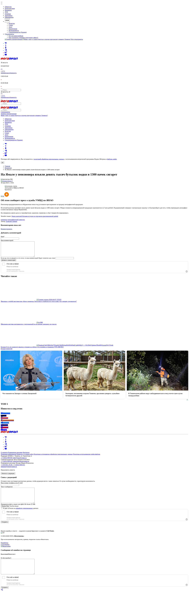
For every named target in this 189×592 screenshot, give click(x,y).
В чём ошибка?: (6, 558)
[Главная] (9, 59)
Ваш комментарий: (7, 240)
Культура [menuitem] (12, 23)
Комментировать (6, 229)
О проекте (4, 452)
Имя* (2, 236)
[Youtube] (6, 55)
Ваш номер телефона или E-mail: (12, 483)
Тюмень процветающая (8, 114)
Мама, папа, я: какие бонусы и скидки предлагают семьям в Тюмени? (24, 115)
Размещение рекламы (15, 452)
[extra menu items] (7, 20)
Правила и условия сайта (24, 454)
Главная (7, 166)
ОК (2, 162)
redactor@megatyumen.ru (21, 461)
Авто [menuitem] (10, 27)
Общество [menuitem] (8, 7)
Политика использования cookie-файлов (86, 454)
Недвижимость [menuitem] (14, 30)
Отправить (5, 522)
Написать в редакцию (8, 473)
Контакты (26, 452)
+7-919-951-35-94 (6, 465)
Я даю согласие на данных (20, 508)
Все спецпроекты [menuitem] (77, 39)
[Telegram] (6, 50)
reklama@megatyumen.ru (9, 466)
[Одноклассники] (6, 48)
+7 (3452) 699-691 (7, 458)
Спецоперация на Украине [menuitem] (18, 32)
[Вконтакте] (6, 43)
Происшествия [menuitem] (10, 8)
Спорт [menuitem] (11, 25)
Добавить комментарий (8, 260)
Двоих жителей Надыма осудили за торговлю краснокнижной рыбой (34, 216)
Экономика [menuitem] (8, 15)
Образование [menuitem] (9, 17)
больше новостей (6, 349)
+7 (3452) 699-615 (19, 465)
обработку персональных (24, 508)
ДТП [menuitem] (6, 12)
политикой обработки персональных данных (49, 159)
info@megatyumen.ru (20, 458)
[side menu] (1, 99)
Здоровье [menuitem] (8, 14)
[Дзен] (6, 45)
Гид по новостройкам (16, 36)
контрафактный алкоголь (16, 219)
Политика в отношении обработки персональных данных (53, 454)
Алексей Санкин (11, 221)
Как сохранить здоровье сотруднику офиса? (23, 37)
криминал (4, 219)
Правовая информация (8, 454)
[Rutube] (6, 53)
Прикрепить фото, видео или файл (18, 504)
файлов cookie (112, 159)
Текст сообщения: (7, 487)
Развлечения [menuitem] (13, 29)
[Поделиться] (2, 590)
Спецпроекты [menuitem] (9, 34)
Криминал (8, 168)
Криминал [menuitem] (8, 10)
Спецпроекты (5, 112)
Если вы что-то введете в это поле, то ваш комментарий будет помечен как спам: (28, 258)
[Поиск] (1, 88)
